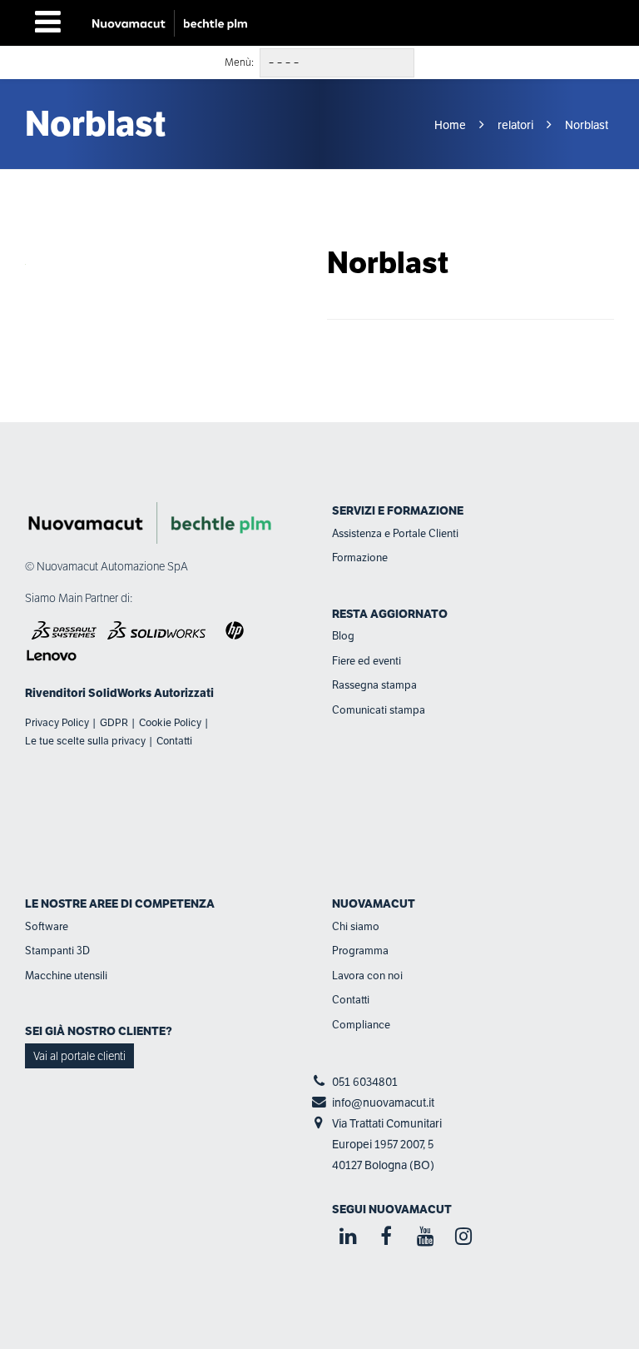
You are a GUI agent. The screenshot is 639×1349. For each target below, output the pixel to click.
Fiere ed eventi (366, 661)
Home (451, 124)
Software (46, 926)
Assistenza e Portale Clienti (395, 533)
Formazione (360, 557)
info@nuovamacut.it (383, 1102)
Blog (343, 636)
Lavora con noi (367, 975)
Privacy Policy (57, 722)
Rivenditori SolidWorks (88, 692)
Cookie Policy (170, 722)
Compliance (361, 1025)
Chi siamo (355, 926)
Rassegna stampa (374, 685)
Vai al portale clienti (79, 1055)
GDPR (114, 722)
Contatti (174, 741)
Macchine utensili (66, 975)
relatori (515, 124)
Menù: (239, 62)
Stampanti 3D (57, 950)
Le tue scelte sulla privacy (85, 741)
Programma (360, 950)
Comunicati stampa (378, 710)
